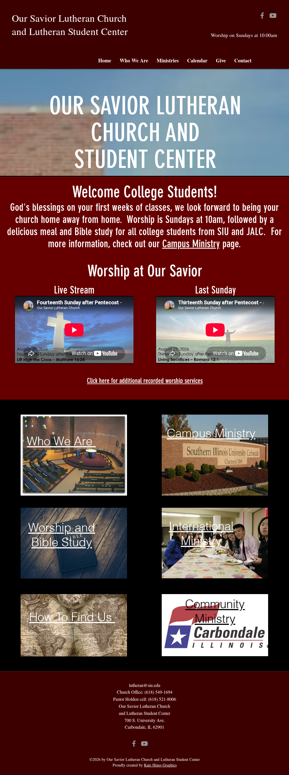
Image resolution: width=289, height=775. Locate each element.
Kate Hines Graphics (160, 765)
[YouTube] (273, 15)
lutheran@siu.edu (144, 685)
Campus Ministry (191, 244)
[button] (133, 60)
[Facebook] (262, 15)
